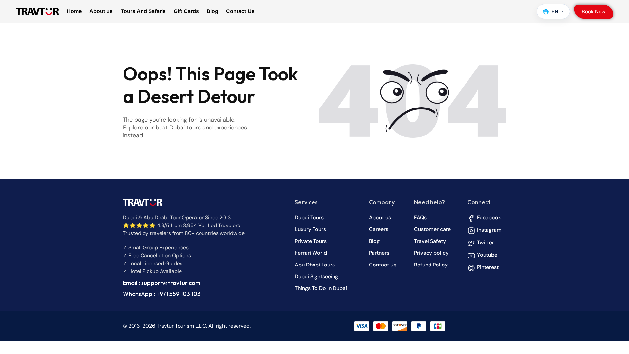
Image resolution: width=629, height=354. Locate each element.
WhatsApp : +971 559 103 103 (161, 294)
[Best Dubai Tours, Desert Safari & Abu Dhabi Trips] (37, 11)
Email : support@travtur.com (161, 282)
